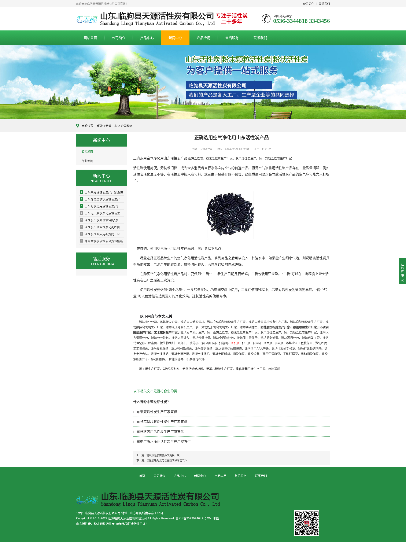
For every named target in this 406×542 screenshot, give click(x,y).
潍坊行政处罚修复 (283, 348)
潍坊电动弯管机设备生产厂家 (268, 322)
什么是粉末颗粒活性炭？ (151, 401)
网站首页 (90, 37)
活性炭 (175, 158)
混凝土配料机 (221, 353)
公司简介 (308, 3)
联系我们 (324, 3)
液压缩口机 (208, 343)
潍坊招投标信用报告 (228, 348)
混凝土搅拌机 (201, 353)
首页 (99, 125)
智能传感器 (176, 359)
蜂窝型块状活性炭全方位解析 (102, 241)
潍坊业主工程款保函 (299, 343)
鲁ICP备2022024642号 (191, 518)
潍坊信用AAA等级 (257, 348)
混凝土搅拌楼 (180, 353)
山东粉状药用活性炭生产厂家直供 (102, 206)
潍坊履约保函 (204, 348)
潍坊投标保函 (160, 348)
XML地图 (213, 518)
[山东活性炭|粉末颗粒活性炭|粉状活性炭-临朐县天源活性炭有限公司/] (163, 18)
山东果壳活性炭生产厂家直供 (102, 192)
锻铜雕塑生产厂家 (305, 327)
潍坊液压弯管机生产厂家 (182, 327)
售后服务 (232, 37)
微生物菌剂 (167, 343)
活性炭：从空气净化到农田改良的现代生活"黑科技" (102, 227)
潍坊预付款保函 (181, 348)
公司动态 (127, 125)
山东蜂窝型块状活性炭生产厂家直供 (102, 199)
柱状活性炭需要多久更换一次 (163, 455)
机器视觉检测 (195, 359)
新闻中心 (175, 37)
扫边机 (223, 343)
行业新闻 (87, 161)
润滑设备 (253, 353)
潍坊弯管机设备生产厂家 (306, 322)
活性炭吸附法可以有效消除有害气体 (167, 460)
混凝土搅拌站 (160, 353)
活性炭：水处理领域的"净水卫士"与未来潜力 (102, 220)
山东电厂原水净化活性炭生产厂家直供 (102, 213)
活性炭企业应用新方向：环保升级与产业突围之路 (102, 234)
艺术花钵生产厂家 (166, 332)
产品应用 (203, 37)
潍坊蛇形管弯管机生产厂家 (219, 327)
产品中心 (147, 37)
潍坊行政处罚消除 (310, 348)
